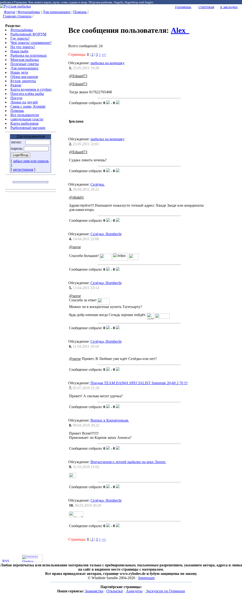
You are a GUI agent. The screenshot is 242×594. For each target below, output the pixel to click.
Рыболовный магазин (27, 128)
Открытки (114, 591)
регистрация (23, 169)
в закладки (229, 7)
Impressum (146, 578)
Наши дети (19, 72)
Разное (15, 85)
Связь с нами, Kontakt (27, 106)
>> (104, 54)
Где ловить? (20, 38)
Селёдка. (98, 184)
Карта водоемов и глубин (31, 89)
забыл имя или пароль (31, 161)
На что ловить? (22, 47)
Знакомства (94, 591)
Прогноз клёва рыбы (27, 94)
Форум (9, 12)
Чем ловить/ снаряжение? (31, 43)
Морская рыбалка (24, 60)
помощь (184, 7)
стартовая (206, 7)
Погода (16, 98)
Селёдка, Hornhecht (106, 234)
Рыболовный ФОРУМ (28, 34)
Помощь (80, 12)
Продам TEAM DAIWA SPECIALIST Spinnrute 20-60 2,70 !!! (139, 383)
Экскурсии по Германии (165, 591)
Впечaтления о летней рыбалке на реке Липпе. (128, 462)
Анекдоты (134, 591)
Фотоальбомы (28, 12)
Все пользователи (24, 115)
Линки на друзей (24, 102)
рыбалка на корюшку (108, 63)
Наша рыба (19, 51)
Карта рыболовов (24, 123)
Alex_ (180, 30)
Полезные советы (24, 64)
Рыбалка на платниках (28, 55)
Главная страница (17, 16)
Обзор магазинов (24, 77)
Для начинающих (57, 12)
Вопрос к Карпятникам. (110, 420)
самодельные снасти (26, 119)
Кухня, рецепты (23, 81)
